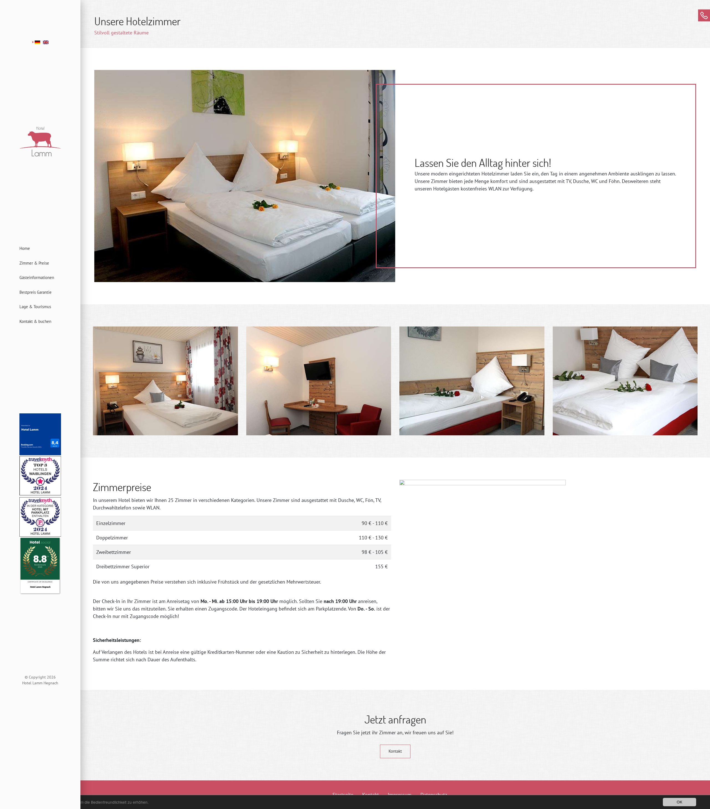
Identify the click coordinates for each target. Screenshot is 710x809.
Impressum (400, 795)
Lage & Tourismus (35, 306)
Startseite (343, 795)
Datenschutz (433, 795)
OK (679, 802)
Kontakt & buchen (35, 321)
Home (24, 248)
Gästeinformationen (36, 277)
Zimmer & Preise (34, 263)
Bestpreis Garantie (35, 292)
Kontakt (395, 751)
